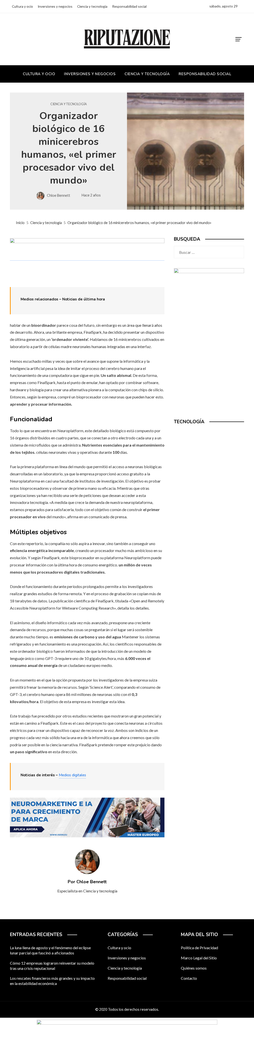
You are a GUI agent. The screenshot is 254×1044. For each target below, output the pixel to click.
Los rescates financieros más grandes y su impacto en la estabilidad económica (52, 981)
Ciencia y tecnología (68, 104)
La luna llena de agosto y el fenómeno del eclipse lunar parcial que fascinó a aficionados (50, 950)
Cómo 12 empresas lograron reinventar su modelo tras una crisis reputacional (52, 966)
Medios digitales (72, 775)
